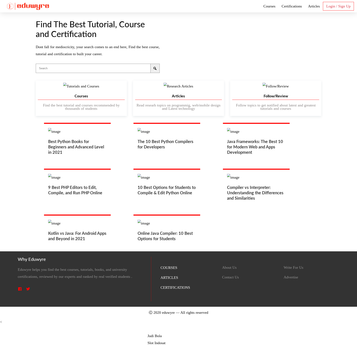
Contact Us (230, 277)
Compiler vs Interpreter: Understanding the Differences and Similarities (255, 193)
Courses (269, 6)
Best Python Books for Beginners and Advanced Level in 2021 (76, 147)
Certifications (292, 6)
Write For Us (293, 267)
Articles (314, 6)
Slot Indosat (156, 343)
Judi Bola (155, 336)
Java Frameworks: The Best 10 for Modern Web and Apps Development (255, 147)
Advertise (291, 277)
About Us (229, 267)
